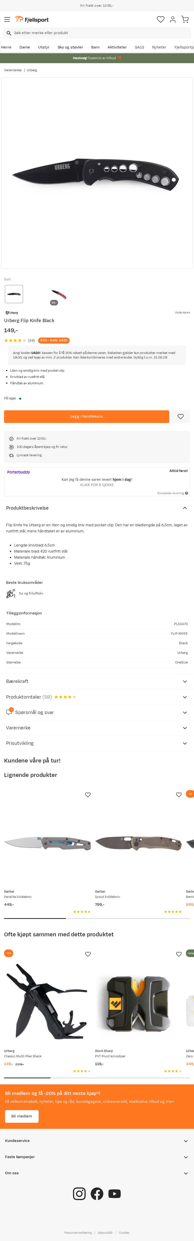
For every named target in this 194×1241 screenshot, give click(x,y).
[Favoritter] (161, 19)
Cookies (124, 1233)
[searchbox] (102, 33)
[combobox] (97, 33)
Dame (24, 47)
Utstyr (44, 47)
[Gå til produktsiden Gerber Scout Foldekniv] (138, 843)
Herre (6, 47)
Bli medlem (21, 1116)
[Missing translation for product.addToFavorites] (180, 416)
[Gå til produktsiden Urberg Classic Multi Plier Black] (47, 1003)
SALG (139, 47)
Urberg (32, 70)
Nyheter (159, 47)
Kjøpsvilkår (105, 1233)
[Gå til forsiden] (31, 19)
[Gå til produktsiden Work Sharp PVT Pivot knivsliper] (138, 1003)
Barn (95, 47)
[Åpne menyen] (7, 19)
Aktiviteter (117, 47)
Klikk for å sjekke (97, 484)
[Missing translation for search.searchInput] (8, 33)
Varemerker (13, 70)
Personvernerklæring (78, 1233)
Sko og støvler (70, 47)
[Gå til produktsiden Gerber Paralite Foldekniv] (47, 843)
